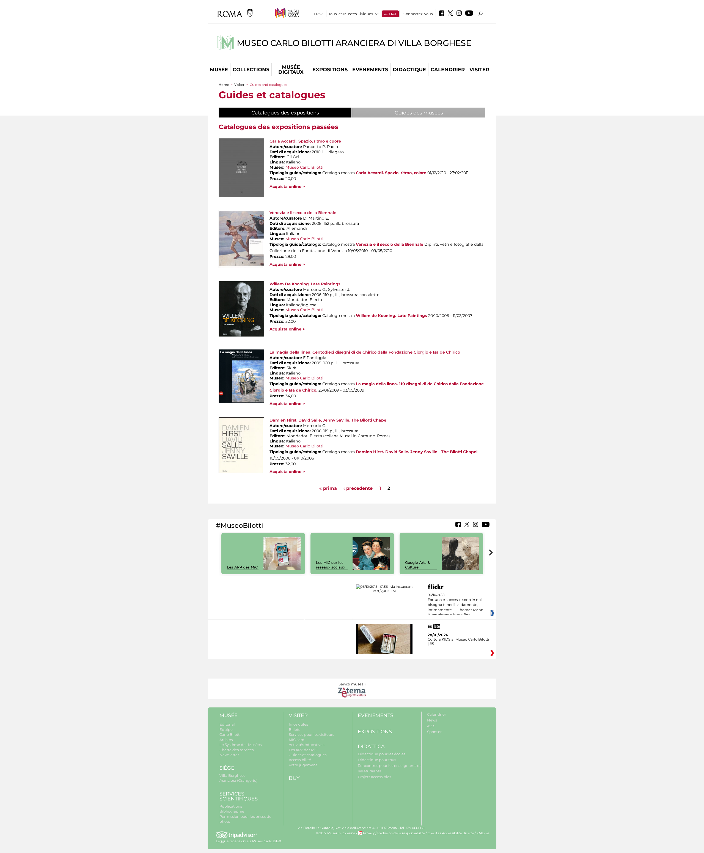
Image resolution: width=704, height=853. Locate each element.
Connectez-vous (418, 14)
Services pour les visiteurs (311, 734)
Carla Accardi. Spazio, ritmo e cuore (305, 141)
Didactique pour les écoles (381, 754)
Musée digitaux (291, 69)
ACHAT (390, 14)
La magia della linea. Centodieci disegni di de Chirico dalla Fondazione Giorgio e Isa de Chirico (365, 352)
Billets (294, 729)
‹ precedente (358, 488)
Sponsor (434, 731)
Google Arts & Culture (417, 564)
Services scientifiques (238, 796)
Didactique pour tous (377, 760)
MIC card (296, 739)
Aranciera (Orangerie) (238, 780)
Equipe (226, 729)
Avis (430, 726)
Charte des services (236, 750)
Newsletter (229, 755)
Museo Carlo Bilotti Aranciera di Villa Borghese (354, 43)
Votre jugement (303, 765)
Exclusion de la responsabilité (401, 833)
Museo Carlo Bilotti (304, 167)
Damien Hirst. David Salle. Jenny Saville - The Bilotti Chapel (416, 451)
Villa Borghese (232, 775)
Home (224, 85)
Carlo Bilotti (230, 734)
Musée (219, 70)
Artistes (226, 739)
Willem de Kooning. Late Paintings (391, 315)
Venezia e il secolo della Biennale (303, 212)
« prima (328, 488)
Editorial (227, 724)
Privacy (369, 833)
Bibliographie (231, 811)
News (432, 720)
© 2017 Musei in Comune (335, 833)
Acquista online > (287, 186)
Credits (433, 833)
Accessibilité (300, 760)
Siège (226, 767)
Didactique (409, 70)
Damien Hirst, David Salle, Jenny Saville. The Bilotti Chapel (328, 420)
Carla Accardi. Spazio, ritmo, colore (391, 172)
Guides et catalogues (307, 755)
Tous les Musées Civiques (351, 14)
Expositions (330, 70)
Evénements (370, 70)
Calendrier (448, 70)
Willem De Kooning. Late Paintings (305, 283)
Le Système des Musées (240, 744)
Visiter (479, 70)
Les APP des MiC (242, 567)
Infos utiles (298, 724)
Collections (251, 70)
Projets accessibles (374, 777)
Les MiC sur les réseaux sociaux (330, 564)
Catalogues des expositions (299, 113)
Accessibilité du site (458, 833)
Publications (230, 806)
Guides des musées (419, 113)
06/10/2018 (455, 605)
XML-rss (483, 833)
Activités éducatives (306, 744)
